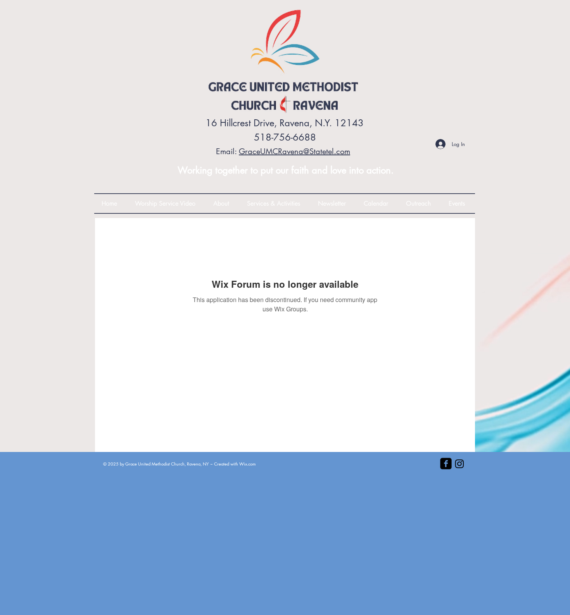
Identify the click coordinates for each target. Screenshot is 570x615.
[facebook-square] (446, 463)
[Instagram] (459, 463)
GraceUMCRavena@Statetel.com (294, 151)
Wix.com (247, 464)
